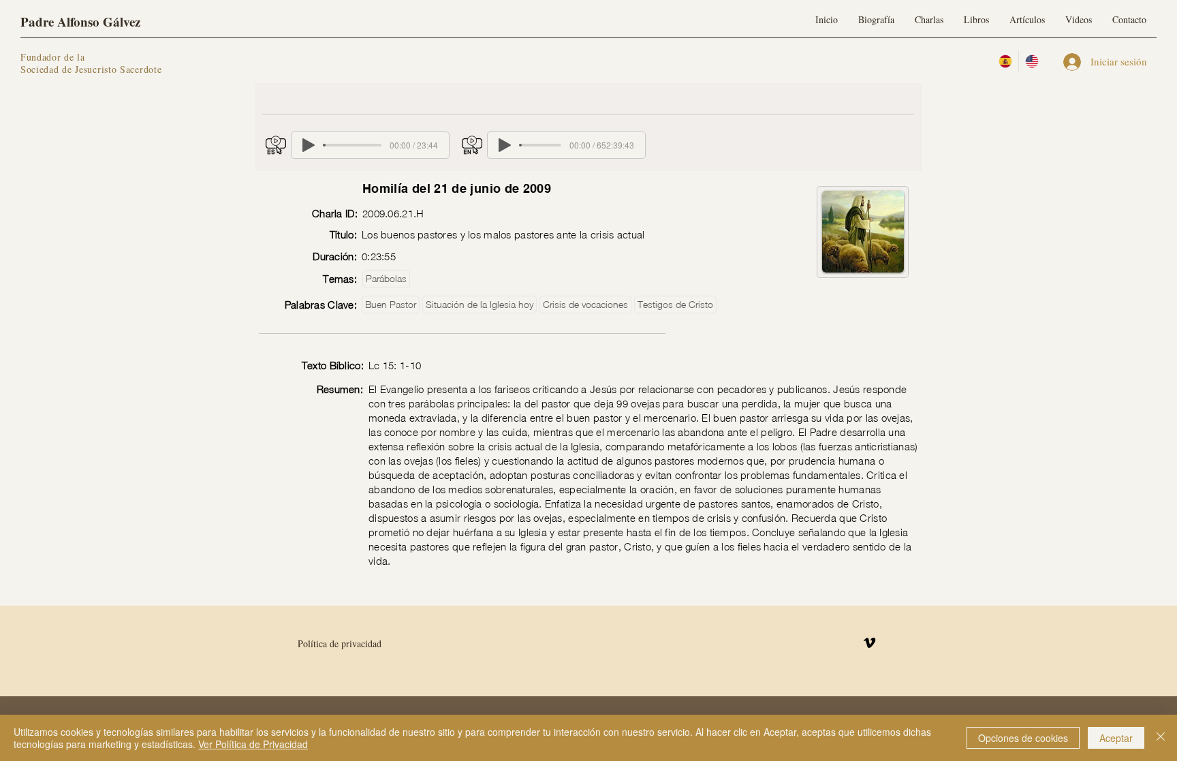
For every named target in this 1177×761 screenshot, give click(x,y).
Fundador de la (52, 56)
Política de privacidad (339, 643)
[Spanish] (1005, 61)
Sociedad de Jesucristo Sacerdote (90, 69)
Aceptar (1116, 738)
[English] (1031, 61)
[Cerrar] (1160, 738)
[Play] (308, 145)
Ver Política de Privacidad (253, 744)
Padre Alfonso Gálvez (80, 21)
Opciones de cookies (1023, 738)
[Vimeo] (869, 643)
